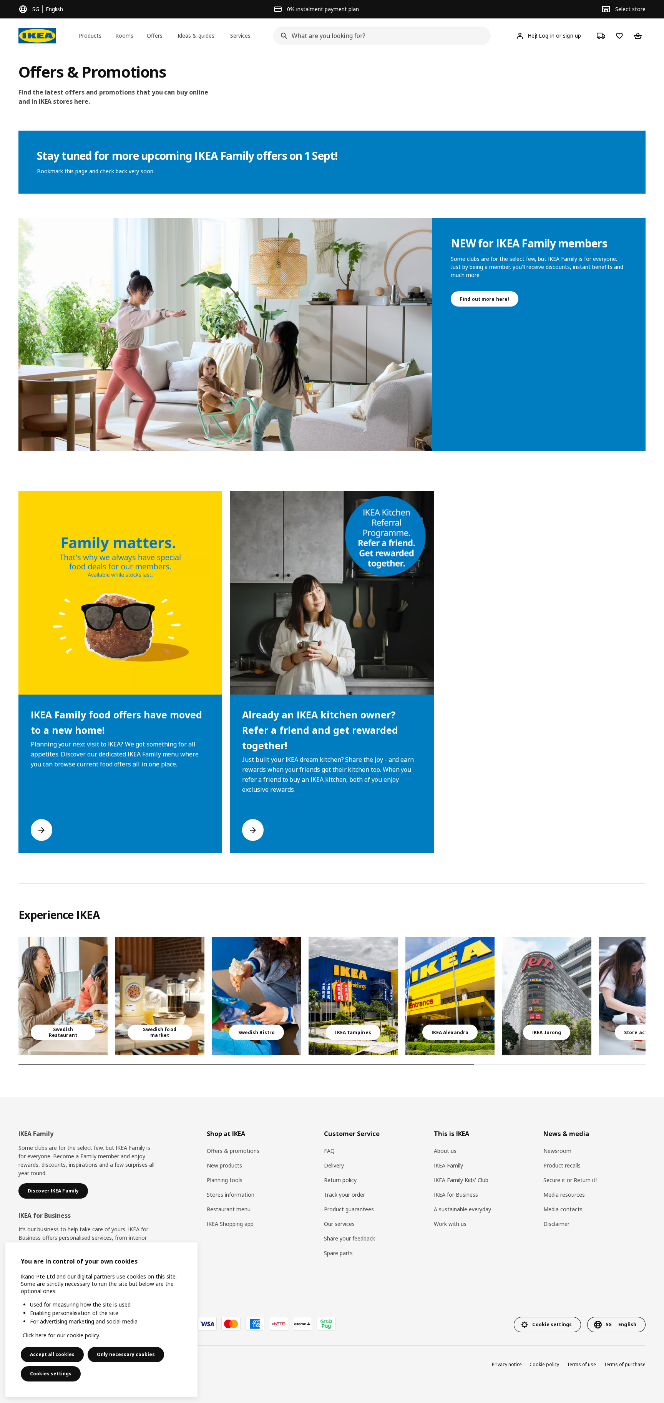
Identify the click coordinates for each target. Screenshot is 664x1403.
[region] (101, 1319)
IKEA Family (448, 1165)
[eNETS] (278, 1324)
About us (445, 1150)
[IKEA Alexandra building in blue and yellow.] (450, 996)
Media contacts (563, 1209)
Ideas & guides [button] (196, 35)
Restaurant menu (229, 1209)
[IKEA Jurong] (546, 996)
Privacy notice (507, 1364)
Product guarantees (349, 1209)
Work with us (450, 1223)
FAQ (329, 1150)
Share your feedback (349, 1238)
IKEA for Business (456, 1194)
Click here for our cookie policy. (61, 1335)
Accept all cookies (52, 1354)
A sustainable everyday (462, 1209)
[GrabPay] (326, 1324)
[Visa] (207, 1324)
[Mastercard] (231, 1324)
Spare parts (338, 1253)
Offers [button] (155, 35)
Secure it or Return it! (570, 1180)
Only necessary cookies (126, 1354)
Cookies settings (50, 1373)
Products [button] (90, 35)
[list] (332, 672)
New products (224, 1165)
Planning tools (224, 1180)
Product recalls (562, 1165)
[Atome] (302, 1324)
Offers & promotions (233, 1150)
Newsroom (557, 1150)
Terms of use (581, 1364)
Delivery (334, 1165)
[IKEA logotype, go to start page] (37, 35)
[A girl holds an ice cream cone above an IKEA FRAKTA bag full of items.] (256, 996)
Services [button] (240, 35)
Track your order (344, 1194)
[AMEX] (254, 1324)
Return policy (340, 1180)
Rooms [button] (124, 35)
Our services (339, 1223)
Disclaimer (556, 1223)
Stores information (230, 1194)
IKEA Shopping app (230, 1223)
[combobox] (379, 36)
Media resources (564, 1194)
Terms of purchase (625, 1364)
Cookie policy (544, 1364)
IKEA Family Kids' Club (461, 1180)
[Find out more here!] (225, 334)
